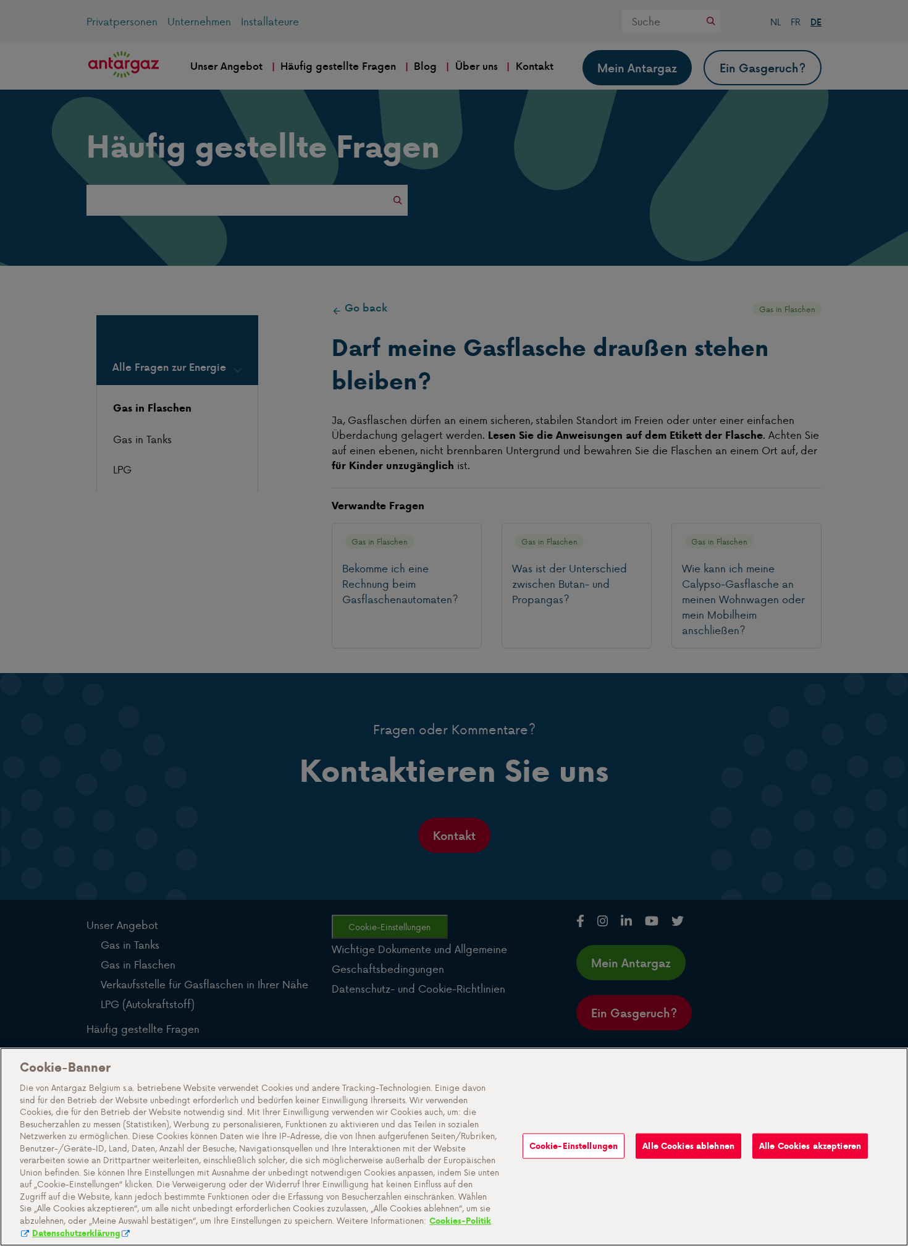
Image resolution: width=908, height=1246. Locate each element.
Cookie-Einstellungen (573, 1145)
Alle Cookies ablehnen (688, 1145)
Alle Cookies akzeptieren (810, 1145)
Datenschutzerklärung (76, 1233)
